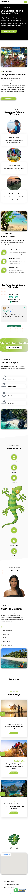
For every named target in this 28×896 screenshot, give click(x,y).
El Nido (15, 761)
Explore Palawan (18, 761)
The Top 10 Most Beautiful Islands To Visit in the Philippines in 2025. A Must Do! (14, 806)
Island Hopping (23, 761)
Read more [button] (5, 320)
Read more (14, 733)
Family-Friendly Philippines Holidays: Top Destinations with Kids (14, 726)
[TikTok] (11, 848)
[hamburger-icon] (25, 2)
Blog (14, 721)
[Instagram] (17, 848)
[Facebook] (14, 848)
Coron (5, 761)
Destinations (10, 761)
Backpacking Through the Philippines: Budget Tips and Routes (14, 766)
